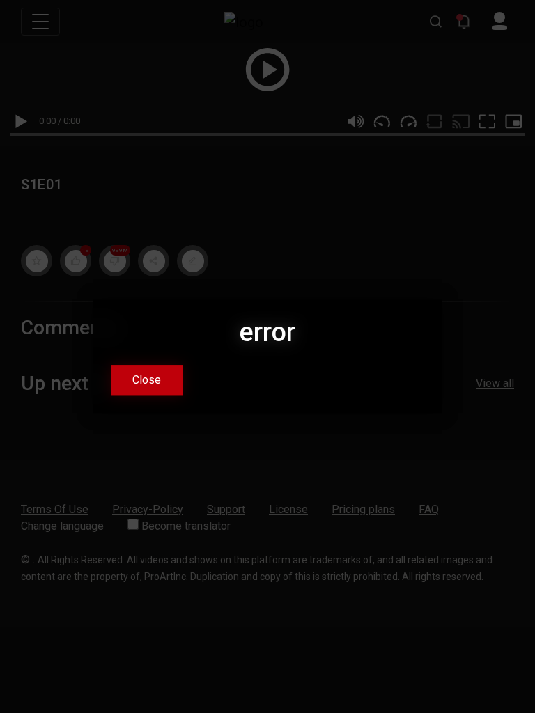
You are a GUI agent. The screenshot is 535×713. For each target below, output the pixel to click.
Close (146, 380)
